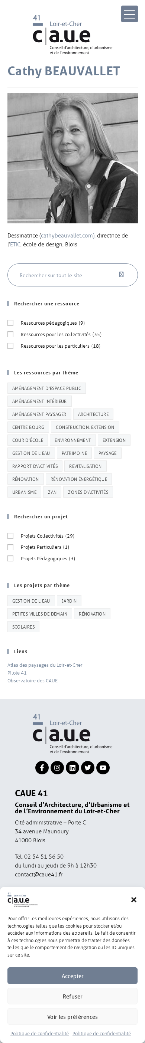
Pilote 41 (17, 672)
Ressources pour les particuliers (60, 345)
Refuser (73, 996)
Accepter (73, 976)
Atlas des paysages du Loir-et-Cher (45, 665)
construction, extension (85, 427)
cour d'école (28, 440)
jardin (69, 600)
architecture (93, 414)
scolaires (23, 626)
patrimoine (74, 453)
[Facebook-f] (42, 767)
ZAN (52, 492)
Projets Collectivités (47, 535)
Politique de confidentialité (39, 1033)
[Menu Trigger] (129, 14)
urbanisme (24, 492)
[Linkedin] (72, 767)
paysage (108, 453)
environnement (73, 440)
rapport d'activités (35, 466)
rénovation (25, 479)
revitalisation (85, 466)
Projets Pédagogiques (48, 558)
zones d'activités (88, 492)
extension (114, 440)
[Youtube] (103, 767)
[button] (134, 899)
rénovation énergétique (79, 479)
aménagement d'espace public (46, 388)
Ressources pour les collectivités (61, 334)
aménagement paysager (39, 414)
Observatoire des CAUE (32, 680)
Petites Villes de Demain (40, 613)
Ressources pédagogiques (53, 322)
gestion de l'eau (31, 453)
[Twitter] (87, 767)
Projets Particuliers (45, 547)
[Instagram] (57, 767)
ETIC (15, 244)
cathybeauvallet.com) (67, 235)
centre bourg (28, 427)
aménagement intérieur (39, 401)
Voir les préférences (72, 1016)
